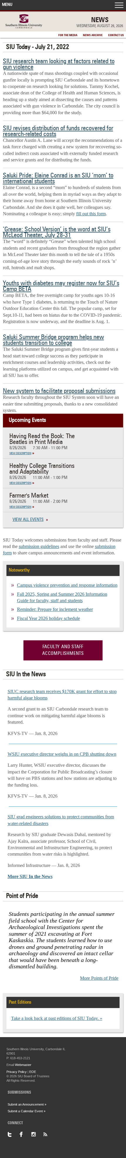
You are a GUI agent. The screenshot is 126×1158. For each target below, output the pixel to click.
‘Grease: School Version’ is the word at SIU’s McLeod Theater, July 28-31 (56, 232)
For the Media (67, 35)
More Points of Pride (99, 978)
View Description (20, 453)
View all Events (28, 520)
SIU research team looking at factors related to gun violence (59, 64)
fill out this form (91, 213)
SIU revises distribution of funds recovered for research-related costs (58, 131)
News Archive (93, 35)
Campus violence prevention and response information (67, 585)
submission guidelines (39, 546)
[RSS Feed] (49, 1134)
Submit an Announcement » (27, 1104)
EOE (32, 1072)
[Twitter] (13, 1134)
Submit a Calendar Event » (26, 1111)
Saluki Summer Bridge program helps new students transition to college (53, 340)
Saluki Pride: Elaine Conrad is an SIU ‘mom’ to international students (58, 178)
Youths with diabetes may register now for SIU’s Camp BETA (61, 286)
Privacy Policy (16, 1072)
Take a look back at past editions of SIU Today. (55, 1018)
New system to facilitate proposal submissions (59, 391)
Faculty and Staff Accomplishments (63, 650)
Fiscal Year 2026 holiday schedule (48, 618)
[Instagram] (37, 1134)
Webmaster (23, 1065)
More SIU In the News (30, 876)
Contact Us (116, 35)
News (100, 20)
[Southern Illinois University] (24, 26)
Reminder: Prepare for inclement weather (55, 609)
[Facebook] (25, 1134)
